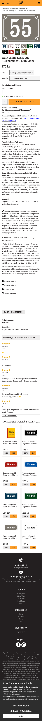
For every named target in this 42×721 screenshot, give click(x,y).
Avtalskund (21, 601)
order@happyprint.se (21, 576)
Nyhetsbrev (21, 632)
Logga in (21, 603)
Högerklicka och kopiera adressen (15, 329)
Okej (21, 716)
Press (21, 619)
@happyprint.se (10, 281)
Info (6, 453)
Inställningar (21, 705)
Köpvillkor (21, 596)
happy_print (9, 289)
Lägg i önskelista (13, 312)
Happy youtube (10, 293)
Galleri (21, 614)
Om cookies (21, 599)
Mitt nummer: (7, 88)
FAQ (21, 621)
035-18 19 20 (21, 565)
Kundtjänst (21, 594)
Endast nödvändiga (21, 711)
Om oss (21, 616)
